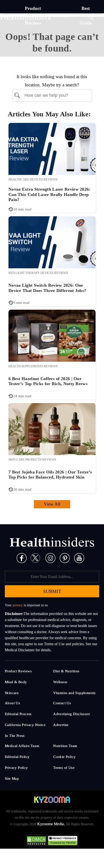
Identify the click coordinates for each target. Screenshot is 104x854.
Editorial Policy (17, 757)
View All (52, 504)
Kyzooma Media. (51, 824)
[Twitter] (35, 558)
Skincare (12, 693)
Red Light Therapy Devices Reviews (38, 273)
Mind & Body (16, 682)
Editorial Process (18, 714)
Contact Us (62, 703)
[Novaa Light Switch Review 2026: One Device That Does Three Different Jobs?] (52, 241)
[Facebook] (21, 558)
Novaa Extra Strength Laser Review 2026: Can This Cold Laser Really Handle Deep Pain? (49, 194)
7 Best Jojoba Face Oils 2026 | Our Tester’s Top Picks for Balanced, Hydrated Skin (50, 475)
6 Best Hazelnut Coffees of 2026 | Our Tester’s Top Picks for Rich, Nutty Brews (48, 381)
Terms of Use (63, 768)
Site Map (12, 778)
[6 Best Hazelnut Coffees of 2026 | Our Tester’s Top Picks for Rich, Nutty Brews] (52, 335)
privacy (18, 605)
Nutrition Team (65, 746)
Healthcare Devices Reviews (32, 179)
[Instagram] (50, 558)
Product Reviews (18, 671)
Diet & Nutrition (66, 671)
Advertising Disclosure (71, 714)
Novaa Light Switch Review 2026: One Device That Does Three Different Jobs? (47, 288)
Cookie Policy (64, 757)
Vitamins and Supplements (74, 693)
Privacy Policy (16, 768)
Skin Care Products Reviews (32, 459)
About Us (12, 703)
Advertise (61, 725)
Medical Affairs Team (22, 746)
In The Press (15, 736)
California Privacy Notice (25, 725)
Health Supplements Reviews (33, 366)
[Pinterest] (64, 558)
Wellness (60, 682)
